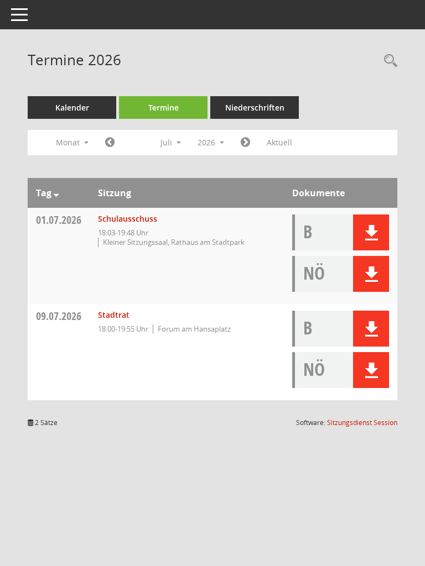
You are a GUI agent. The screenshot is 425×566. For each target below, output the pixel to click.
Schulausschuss (127, 218)
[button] (371, 232)
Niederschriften (254, 107)
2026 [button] (207, 142)
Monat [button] (69, 142)
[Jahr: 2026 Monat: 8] (245, 143)
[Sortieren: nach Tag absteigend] (56, 193)
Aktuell (279, 142)
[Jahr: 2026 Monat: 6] (110, 143)
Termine (163, 107)
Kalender (72, 107)
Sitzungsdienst (362, 422)
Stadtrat (113, 315)
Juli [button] (167, 142)
